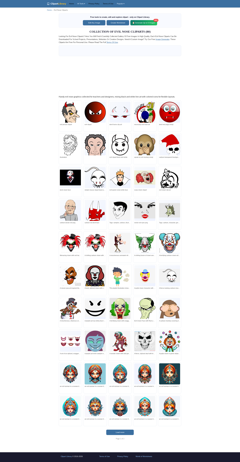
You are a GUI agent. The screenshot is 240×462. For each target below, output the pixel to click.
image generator (162, 39)
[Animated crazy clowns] (70, 177)
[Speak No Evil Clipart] (144, 144)
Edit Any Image (94, 23)
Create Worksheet (118, 23)
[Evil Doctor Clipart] (70, 215)
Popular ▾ (120, 4)
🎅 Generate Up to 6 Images (144, 22)
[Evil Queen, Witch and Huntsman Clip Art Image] (120, 177)
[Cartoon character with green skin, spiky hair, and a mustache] (169, 210)
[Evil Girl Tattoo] (169, 181)
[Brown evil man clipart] (95, 147)
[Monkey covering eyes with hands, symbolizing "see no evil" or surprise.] (169, 308)
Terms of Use (108, 4)
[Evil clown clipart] (144, 177)
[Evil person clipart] (70, 119)
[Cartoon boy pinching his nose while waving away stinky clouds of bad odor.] (120, 277)
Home (71, 4)
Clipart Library (66, 456)
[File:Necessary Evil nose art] (144, 115)
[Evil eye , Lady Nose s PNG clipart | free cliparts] (144, 210)
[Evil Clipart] (95, 112)
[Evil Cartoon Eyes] (95, 216)
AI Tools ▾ (81, 4)
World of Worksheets (144, 456)
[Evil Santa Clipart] (169, 145)
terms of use (112, 42)
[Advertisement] (120, 75)
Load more (120, 432)
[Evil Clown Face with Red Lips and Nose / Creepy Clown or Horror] (144, 319)
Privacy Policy (93, 4)
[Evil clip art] (120, 144)
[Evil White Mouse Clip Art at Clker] (95, 177)
